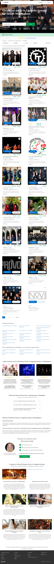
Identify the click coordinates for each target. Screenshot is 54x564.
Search (41, 2)
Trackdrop (43, 561)
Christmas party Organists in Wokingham (41, 331)
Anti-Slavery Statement (32, 557)
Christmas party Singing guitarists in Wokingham (9, 331)
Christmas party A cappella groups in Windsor (43, 350)
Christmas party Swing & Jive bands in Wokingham (9, 340)
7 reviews (9, 96)
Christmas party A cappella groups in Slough (9, 353)
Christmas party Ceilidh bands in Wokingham (25, 334)
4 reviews (4, 67)
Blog (15, 558)
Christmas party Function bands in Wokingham (8, 343)
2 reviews (4, 126)
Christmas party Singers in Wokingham (43, 325)
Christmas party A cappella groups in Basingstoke (26, 353)
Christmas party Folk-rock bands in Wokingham (43, 337)
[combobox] (7, 43)
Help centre (3, 554)
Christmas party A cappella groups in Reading (9, 350)
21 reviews (9, 245)
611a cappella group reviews (30, 38)
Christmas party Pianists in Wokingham (9, 325)
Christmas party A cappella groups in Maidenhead (26, 350)
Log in (49, 2)
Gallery (15, 557)
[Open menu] (3, 2)
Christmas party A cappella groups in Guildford (43, 353)
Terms (2, 555)
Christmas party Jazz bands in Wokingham (7, 337)
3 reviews (35, 67)
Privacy (2, 557)
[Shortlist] (45, 2)
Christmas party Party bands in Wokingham (8, 334)
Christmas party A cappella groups (14, 40)
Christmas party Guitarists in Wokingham (24, 326)
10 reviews (30, 124)
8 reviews (35, 154)
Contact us (3, 558)
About (29, 554)
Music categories (17, 555)
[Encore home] (6, 2)
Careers (29, 555)
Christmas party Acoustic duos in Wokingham (42, 334)
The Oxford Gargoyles (46, 385)
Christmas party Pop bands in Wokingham (24, 337)
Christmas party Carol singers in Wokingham (25, 340)
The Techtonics (28, 385)
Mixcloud (48, 561)
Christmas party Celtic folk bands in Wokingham (43, 340)
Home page (4, 40)
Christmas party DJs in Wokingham (25, 330)
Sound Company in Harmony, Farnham (10, 386)
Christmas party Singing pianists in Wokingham (42, 328)
